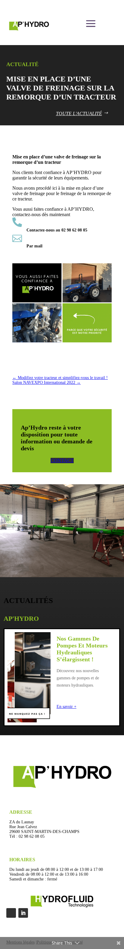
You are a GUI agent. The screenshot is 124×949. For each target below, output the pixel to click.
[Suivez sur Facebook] (11, 913)
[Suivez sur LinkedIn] (23, 913)
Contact (62, 460)
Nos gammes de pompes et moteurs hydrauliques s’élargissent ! (82, 649)
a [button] (90, 24)
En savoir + (66, 706)
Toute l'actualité (79, 113)
